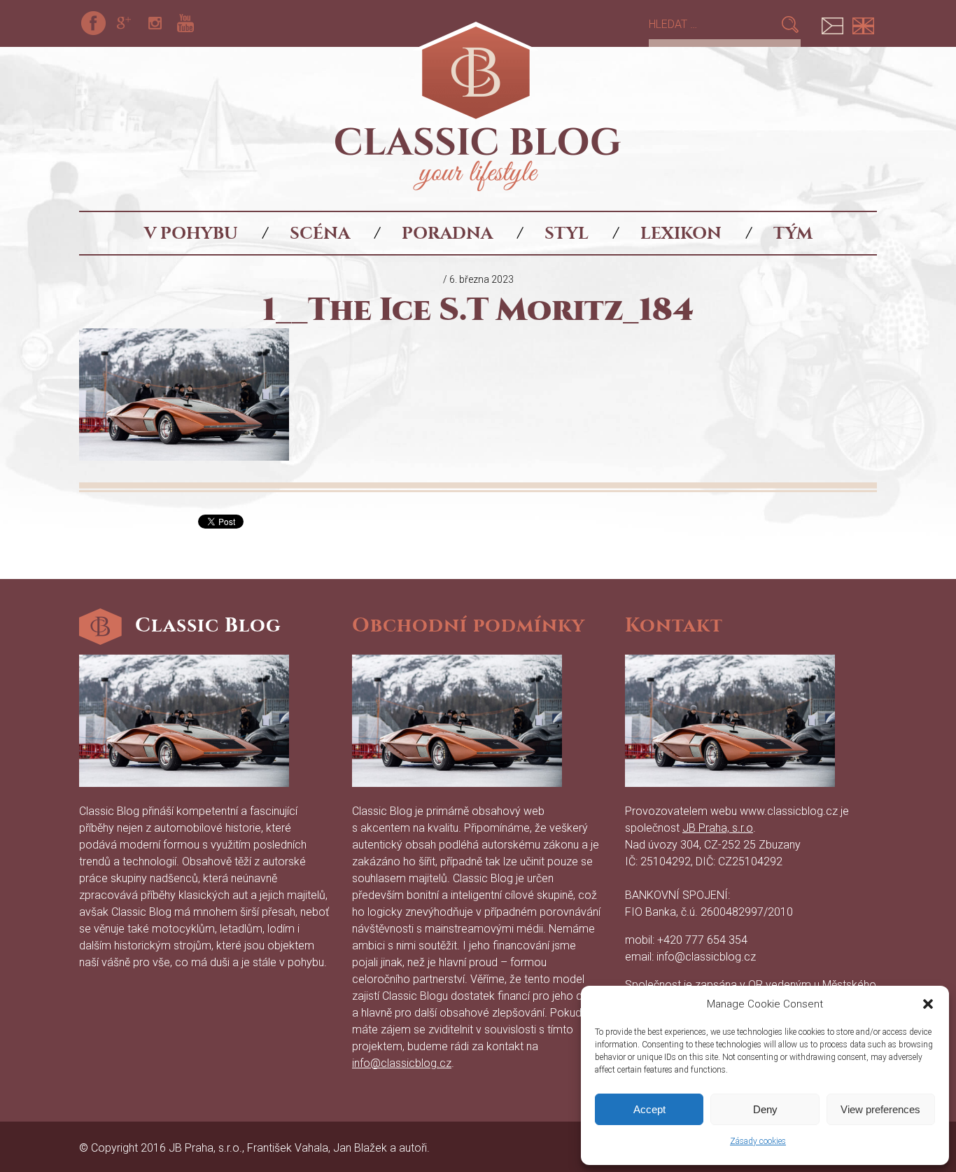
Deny (765, 1109)
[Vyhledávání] (714, 24)
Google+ (124, 23)
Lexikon (681, 233)
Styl (566, 233)
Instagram (155, 23)
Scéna (320, 233)
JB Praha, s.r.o (717, 828)
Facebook (93, 23)
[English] (863, 23)
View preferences (880, 1109)
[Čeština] (832, 23)
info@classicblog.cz (401, 1063)
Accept (649, 1109)
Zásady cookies (758, 1141)
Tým (793, 233)
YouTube (185, 23)
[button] (928, 1004)
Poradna (447, 233)
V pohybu (191, 233)
